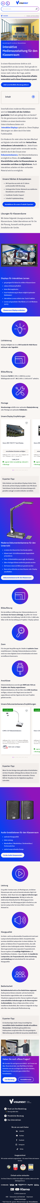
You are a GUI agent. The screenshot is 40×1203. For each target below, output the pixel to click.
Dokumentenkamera (9, 155)
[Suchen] (36, 9)
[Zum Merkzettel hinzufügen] (27, 423)
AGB (7, 1197)
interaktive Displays (9, 127)
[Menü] (3, 3)
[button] (14, 470)
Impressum (30, 1197)
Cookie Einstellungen (20, 1199)
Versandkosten (33, 1202)
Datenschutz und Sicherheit (17, 1197)
